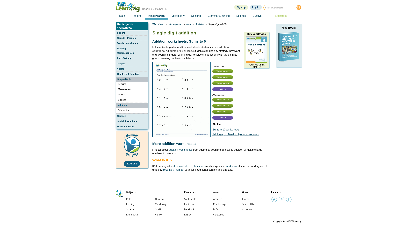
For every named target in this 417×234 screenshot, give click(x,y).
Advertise (247, 209)
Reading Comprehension (125, 50)
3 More (223, 89)
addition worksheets (180, 149)
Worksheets (158, 24)
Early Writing (124, 58)
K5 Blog (188, 214)
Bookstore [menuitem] (281, 15)
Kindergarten (175, 24)
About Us (217, 199)
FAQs (215, 209)
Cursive (159, 214)
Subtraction (123, 110)
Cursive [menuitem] (257, 15)
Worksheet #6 (222, 105)
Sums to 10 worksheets (225, 129)
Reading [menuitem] (137, 15)
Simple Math (124, 79)
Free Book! (289, 27)
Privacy (245, 199)
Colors (120, 68)
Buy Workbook (256, 34)
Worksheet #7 (222, 111)
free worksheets (183, 166)
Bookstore (189, 204)
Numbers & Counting (128, 74)
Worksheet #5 (222, 99)
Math (189, 24)
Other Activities (125, 126)
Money (121, 94)
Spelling (159, 209)
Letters (121, 32)
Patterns (122, 84)
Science (121, 116)
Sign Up (241, 7)
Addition (122, 105)
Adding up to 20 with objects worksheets (235, 134)
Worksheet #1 (222, 71)
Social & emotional (127, 121)
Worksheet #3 (222, 83)
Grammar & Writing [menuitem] (219, 15)
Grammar (159, 199)
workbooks (232, 166)
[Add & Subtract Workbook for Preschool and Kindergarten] (256, 49)
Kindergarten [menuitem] (156, 15)
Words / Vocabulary (127, 43)
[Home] (129, 6)
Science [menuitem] (241, 15)
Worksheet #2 (222, 77)
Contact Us (218, 214)
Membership (219, 204)
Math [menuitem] (122, 15)
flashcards (200, 166)
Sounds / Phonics (126, 38)
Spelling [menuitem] (196, 15)
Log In (255, 7)
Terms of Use (248, 204)
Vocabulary (160, 204)
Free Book (189, 209)
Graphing (122, 99)
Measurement (124, 89)
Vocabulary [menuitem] (178, 15)
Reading (130, 204)
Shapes (121, 63)
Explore (132, 163)
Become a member (173, 169)
